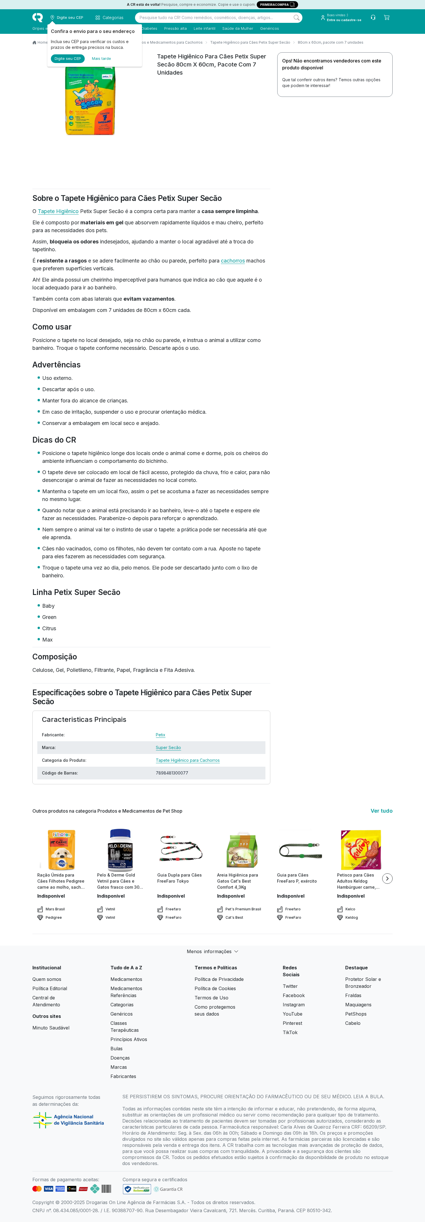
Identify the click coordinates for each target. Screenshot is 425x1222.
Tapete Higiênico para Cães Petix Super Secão (250, 42)
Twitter (290, 986)
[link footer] (137, 1189)
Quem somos (46, 979)
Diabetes (149, 28)
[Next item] (387, 878)
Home (43, 42)
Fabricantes (123, 1076)
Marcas (118, 1067)
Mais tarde (101, 58)
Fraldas (353, 995)
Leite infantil (204, 28)
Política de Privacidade (219, 979)
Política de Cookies (215, 988)
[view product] (61, 850)
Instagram (294, 1004)
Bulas (116, 1048)
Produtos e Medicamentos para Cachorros (166, 42)
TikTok (290, 1032)
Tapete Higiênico (58, 211)
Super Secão (168, 747)
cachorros (233, 261)
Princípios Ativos (128, 1039)
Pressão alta (175, 28)
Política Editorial (49, 988)
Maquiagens (358, 1004)
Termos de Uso (211, 998)
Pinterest (292, 1023)
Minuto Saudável (50, 1028)
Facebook (294, 995)
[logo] (37, 17)
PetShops (356, 1014)
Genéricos (269, 28)
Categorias (122, 1004)
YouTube (292, 1014)
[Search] (296, 17)
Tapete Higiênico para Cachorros (188, 760)
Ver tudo (382, 811)
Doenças (120, 1058)
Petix (160, 734)
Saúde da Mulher (237, 28)
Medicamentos (126, 979)
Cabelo (353, 1023)
